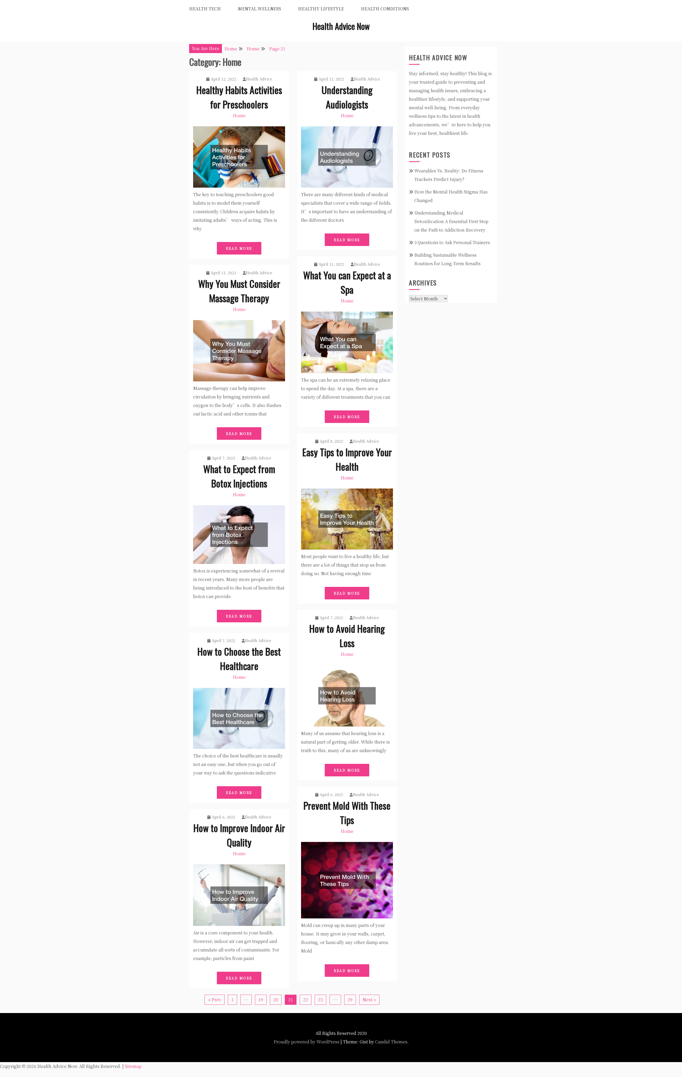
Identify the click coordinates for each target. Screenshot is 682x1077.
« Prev (214, 1000)
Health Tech (205, 9)
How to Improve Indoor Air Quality (239, 835)
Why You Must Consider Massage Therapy (239, 290)
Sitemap (133, 1066)
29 (350, 1000)
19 (260, 1000)
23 (320, 1000)
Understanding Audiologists (347, 97)
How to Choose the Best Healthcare (239, 658)
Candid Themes (391, 1042)
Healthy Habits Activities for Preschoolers (239, 97)
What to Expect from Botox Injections (239, 476)
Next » (369, 1000)
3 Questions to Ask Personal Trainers (452, 242)
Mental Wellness (259, 9)
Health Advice (259, 79)
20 (275, 1000)
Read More (239, 248)
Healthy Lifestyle (321, 9)
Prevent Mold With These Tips (347, 812)
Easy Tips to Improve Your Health (347, 459)
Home (239, 115)
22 (305, 1000)
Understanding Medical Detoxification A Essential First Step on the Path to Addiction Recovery (451, 221)
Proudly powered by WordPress (306, 1042)
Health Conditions (385, 9)
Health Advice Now (341, 26)
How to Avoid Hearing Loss (347, 635)
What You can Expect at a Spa (347, 282)
